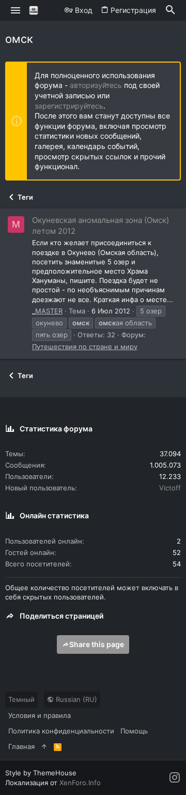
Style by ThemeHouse (40, 773)
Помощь (134, 731)
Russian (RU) (75, 699)
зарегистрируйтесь (69, 105)
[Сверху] (44, 746)
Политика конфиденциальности (61, 731)
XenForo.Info (80, 782)
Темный (21, 699)
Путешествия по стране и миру (84, 346)
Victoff (170, 488)
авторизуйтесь (96, 85)
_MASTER (47, 311)
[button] (15, 10)
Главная (21, 746)
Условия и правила (39, 715)
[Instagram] (174, 777)
